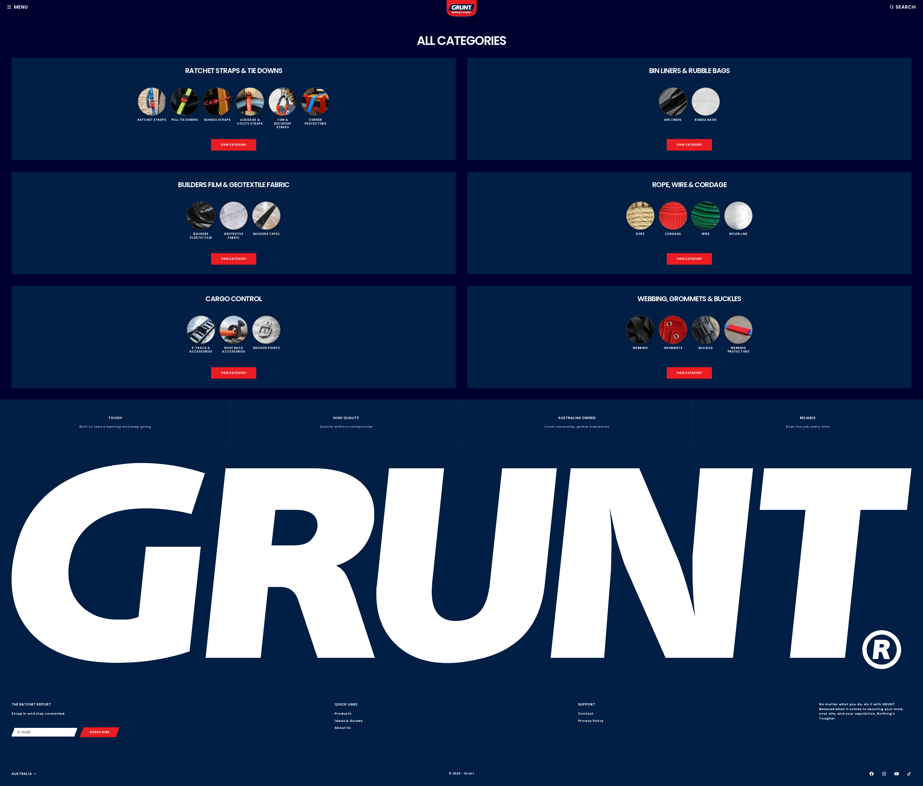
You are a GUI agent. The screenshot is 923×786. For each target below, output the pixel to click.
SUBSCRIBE (100, 732)
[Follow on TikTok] (909, 773)
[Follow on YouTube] (896, 773)
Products (343, 713)
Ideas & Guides (348, 721)
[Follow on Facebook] (871, 773)
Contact (585, 713)
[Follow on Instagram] (884, 773)
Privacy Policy (591, 721)
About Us (343, 727)
